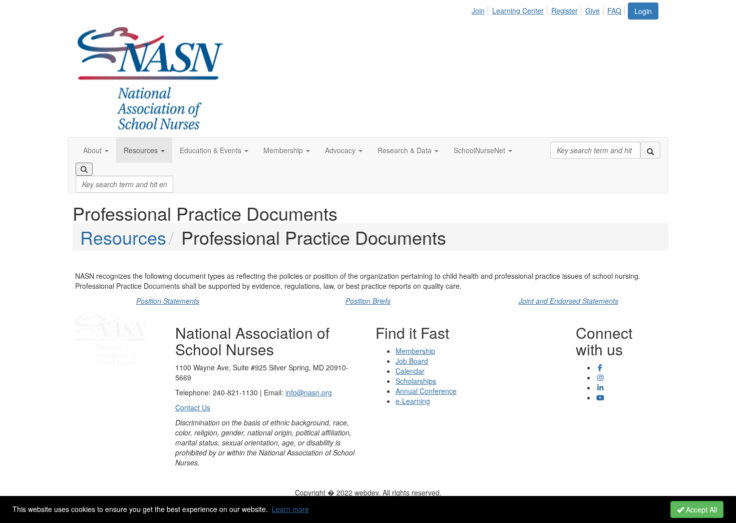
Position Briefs (368, 301)
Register (564, 11)
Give (592, 11)
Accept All (700, 509)
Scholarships (416, 381)
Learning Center (518, 11)
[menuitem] (481, 9)
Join (478, 11)
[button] (96, 150)
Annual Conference (426, 391)
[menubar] (549, 9)
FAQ (614, 11)
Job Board (412, 361)
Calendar (410, 371)
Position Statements (167, 301)
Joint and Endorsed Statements (568, 301)
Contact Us (192, 407)
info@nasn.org (308, 392)
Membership (415, 351)
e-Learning (413, 401)
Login (643, 11)
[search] (650, 150)
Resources (123, 237)
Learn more (290, 509)
